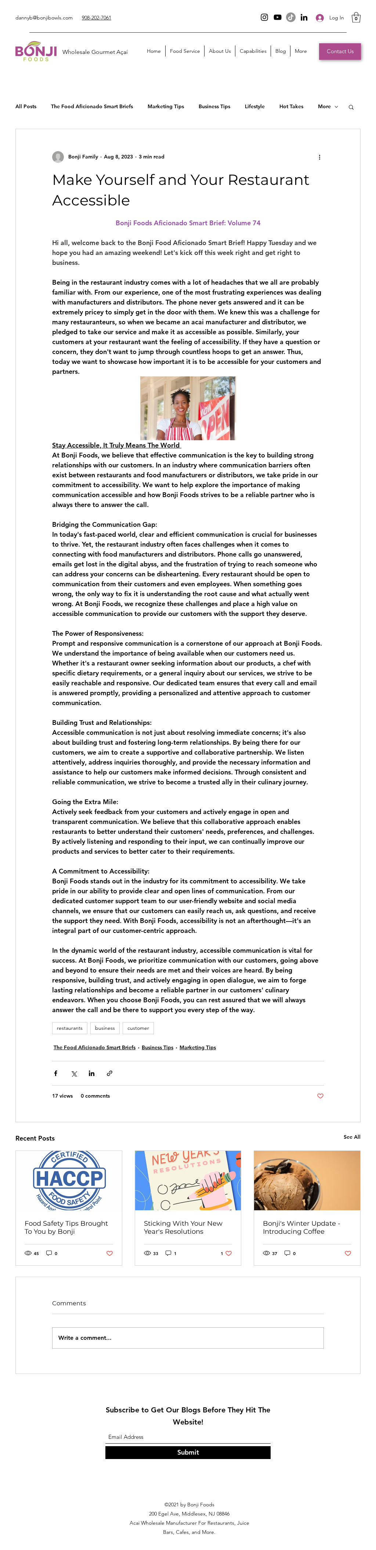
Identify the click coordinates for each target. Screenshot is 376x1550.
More (324, 106)
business (105, 1028)
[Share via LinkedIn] (91, 1073)
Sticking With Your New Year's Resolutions (183, 1227)
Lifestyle (255, 106)
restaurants (70, 1028)
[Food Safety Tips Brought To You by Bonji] (69, 1180)
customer (138, 1028)
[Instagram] (264, 17)
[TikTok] (291, 17)
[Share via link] (109, 1073)
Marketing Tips (166, 106)
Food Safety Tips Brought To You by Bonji (66, 1227)
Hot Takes (291, 106)
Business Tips (214, 106)
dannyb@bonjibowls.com (44, 17)
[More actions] (319, 157)
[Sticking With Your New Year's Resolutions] (188, 1180)
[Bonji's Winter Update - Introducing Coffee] (307, 1180)
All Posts (25, 106)
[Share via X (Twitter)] (73, 1073)
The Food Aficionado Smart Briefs (92, 106)
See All (352, 1137)
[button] (356, 17)
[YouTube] (277, 17)
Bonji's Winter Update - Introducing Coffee (301, 1227)
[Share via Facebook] (55, 1073)
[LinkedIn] (304, 17)
